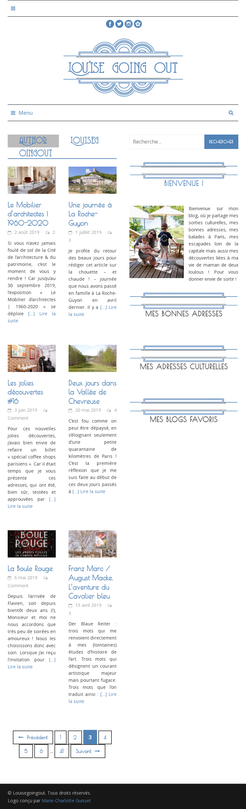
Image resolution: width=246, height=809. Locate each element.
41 (62, 751)
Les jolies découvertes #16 (25, 392)
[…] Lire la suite (88, 491)
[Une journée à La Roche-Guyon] (93, 179)
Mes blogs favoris (184, 419)
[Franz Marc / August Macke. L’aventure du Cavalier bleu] (93, 543)
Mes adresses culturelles (184, 366)
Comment (18, 418)
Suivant (84, 751)
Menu (26, 112)
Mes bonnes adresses (184, 314)
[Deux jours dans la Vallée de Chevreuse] (93, 357)
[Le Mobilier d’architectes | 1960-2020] (32, 179)
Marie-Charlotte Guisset (66, 800)
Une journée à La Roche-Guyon (90, 214)
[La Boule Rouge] (32, 543)
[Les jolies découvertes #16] (32, 357)
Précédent (36, 737)
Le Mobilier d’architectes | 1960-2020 (28, 214)
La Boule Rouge (30, 568)
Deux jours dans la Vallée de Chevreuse (93, 392)
